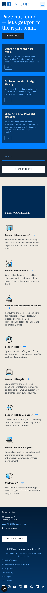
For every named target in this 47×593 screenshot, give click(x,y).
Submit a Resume (9, 560)
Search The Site (23, 169)
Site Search (7, 581)
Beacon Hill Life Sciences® (19, 415)
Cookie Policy (7, 573)
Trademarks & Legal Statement (15, 564)
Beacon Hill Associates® (17, 235)
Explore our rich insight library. (21, 83)
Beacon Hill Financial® (16, 271)
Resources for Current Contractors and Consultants (23, 555)
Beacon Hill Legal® (14, 379)
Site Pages (6, 577)
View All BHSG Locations (14, 524)
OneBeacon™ (12, 483)
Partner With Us (14, 539)
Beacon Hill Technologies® (19, 448)
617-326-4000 (11, 528)
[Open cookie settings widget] (4, 589)
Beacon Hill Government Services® (23, 306)
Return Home (13, 36)
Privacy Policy (7, 568)
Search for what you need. (19, 50)
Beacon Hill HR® (13, 347)
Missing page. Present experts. (20, 115)
